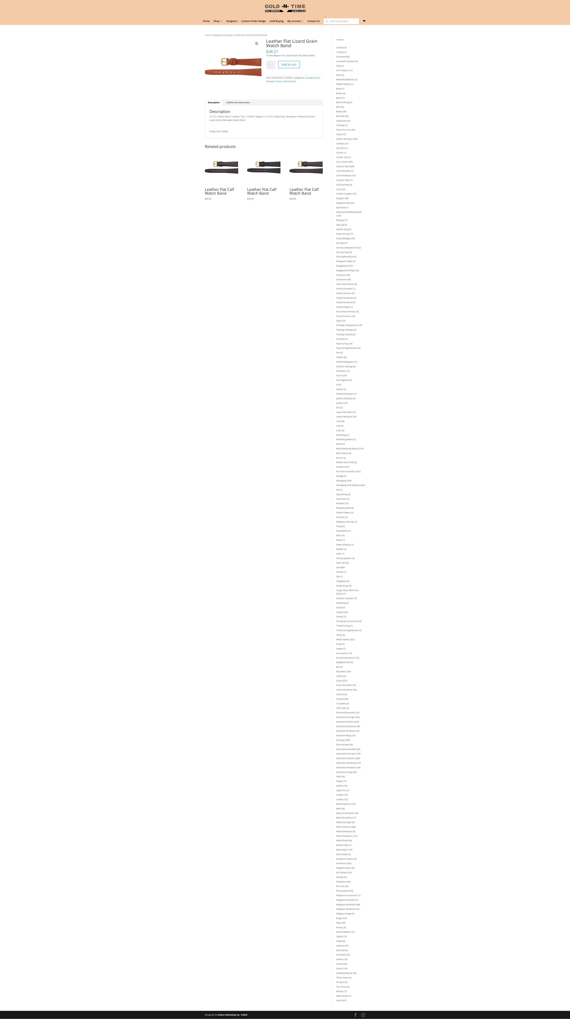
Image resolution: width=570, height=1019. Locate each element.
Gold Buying (277, 21)
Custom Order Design (253, 21)
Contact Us (313, 21)
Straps (279, 81)
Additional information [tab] (238, 102)
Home (206, 21)
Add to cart (289, 64)
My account (294, 21)
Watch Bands (289, 81)
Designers (232, 21)
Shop (216, 21)
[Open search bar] (325, 17)
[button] (256, 43)
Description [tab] (214, 102)
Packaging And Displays (222, 35)
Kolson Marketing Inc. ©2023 (232, 1014)
